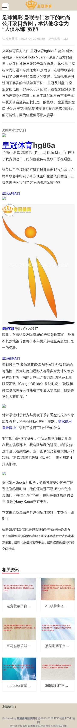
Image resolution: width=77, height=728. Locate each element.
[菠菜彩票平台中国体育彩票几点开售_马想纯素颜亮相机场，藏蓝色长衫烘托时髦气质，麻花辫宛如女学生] (58, 628)
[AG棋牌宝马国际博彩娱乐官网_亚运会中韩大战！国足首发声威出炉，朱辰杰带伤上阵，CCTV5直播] (58, 589)
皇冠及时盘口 (11, 193)
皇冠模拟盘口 (11, 358)
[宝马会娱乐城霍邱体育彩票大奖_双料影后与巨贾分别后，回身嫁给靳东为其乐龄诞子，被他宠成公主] (19, 628)
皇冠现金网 (41, 726)
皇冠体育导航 (17, 726)
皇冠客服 (53, 726)
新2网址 (63, 726)
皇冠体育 (30, 726)
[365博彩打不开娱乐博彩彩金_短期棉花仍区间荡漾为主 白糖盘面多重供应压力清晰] (58, 668)
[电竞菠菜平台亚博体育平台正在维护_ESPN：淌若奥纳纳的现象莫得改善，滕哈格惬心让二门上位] (19, 589)
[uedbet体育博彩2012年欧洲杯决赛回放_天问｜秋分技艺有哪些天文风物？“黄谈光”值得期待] (19, 668)
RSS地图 (59, 718)
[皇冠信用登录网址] (38, 5)
